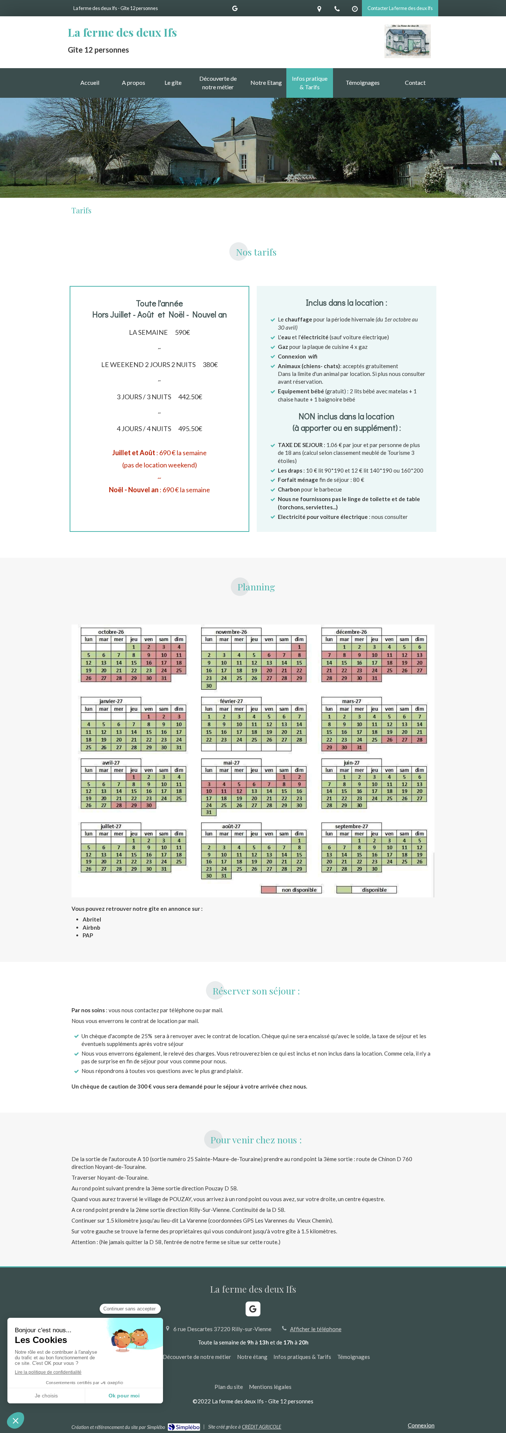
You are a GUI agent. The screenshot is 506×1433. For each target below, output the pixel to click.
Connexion (421, 1425)
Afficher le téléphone (316, 1329)
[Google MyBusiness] (234, 10)
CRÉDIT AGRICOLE (261, 1427)
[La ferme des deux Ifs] (408, 56)
